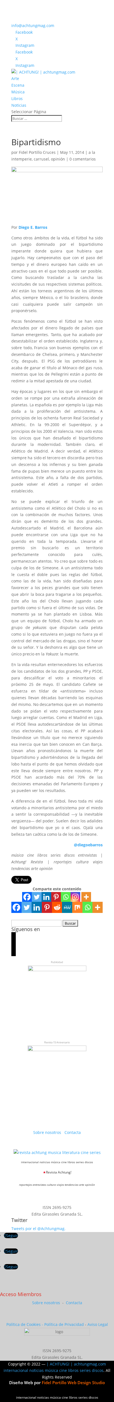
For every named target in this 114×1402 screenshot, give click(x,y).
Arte (15, 78)
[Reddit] (57, 907)
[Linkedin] (46, 897)
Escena (17, 85)
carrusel (41, 159)
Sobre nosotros (47, 1132)
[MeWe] (67, 907)
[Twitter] (37, 897)
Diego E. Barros (33, 227)
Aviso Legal (97, 1324)
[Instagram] (75, 897)
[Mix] (77, 907)
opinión (58, 159)
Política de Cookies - (25, 1324)
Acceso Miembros (21, 1294)
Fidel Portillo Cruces (37, 152)
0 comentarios (82, 159)
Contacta (72, 1132)
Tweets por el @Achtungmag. (38, 1228)
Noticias (18, 105)
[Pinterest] (56, 897)
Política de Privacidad (64, 1324)
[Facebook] (27, 897)
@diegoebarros (88, 844)
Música (18, 91)
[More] (86, 897)
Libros (17, 98)
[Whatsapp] (66, 897)
